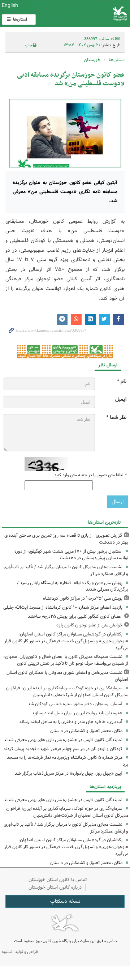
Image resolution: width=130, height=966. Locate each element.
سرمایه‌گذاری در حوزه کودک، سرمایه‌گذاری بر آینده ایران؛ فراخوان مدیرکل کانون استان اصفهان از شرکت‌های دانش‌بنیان (67, 691)
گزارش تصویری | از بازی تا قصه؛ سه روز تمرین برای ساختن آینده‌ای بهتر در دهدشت (66, 539)
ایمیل (120, 399)
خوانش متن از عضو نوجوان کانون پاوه (89, 625)
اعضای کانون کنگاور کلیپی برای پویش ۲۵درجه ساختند (75, 616)
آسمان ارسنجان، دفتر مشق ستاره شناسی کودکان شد (75, 704)
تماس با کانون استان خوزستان (58, 880)
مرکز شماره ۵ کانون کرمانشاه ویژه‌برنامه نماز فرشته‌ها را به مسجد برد (67, 761)
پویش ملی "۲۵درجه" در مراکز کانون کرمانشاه (82, 598)
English (10, 5)
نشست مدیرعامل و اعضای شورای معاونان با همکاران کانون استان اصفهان (67, 676)
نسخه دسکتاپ (65, 901)
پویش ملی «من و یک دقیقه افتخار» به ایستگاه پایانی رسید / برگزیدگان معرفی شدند (72, 586)
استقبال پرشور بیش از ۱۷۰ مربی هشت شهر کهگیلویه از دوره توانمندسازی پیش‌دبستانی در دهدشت (71, 555)
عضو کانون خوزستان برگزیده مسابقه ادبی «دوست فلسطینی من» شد (71, 79)
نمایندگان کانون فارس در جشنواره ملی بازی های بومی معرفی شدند (63, 739)
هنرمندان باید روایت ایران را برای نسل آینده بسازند (77, 713)
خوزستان (92, 60)
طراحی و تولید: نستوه (20, 951)
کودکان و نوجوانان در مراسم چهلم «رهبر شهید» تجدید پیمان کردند (62, 748)
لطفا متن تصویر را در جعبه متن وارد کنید (90, 475)
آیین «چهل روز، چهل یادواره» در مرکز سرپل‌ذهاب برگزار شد (68, 773)
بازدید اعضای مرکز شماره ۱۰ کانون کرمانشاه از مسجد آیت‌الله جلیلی (62, 607)
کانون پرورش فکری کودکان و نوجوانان (86, 13)
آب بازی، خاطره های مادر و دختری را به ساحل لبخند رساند (70, 721)
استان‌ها (19, 19)
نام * (121, 381)
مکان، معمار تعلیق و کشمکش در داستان (86, 730)
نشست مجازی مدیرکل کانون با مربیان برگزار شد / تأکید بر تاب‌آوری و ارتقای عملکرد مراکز (66, 570)
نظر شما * (116, 417)
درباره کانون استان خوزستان (55, 887)
